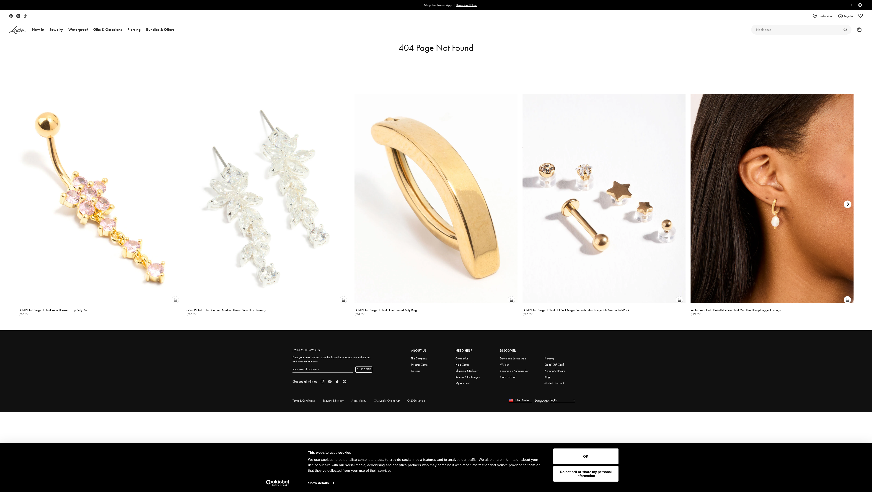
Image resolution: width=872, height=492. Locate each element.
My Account (462, 383)
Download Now (452, 5)
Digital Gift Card (554, 364)
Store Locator (508, 377)
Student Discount (554, 383)
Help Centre (462, 364)
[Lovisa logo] (17, 30)
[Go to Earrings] (845, 29)
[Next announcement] (850, 5)
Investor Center (419, 364)
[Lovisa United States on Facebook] (11, 15)
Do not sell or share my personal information (586, 474)
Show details (318, 483)
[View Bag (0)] (858, 30)
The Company (419, 358)
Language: (542, 400)
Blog (547, 377)
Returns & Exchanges (467, 377)
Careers (415, 371)
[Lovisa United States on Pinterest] (344, 381)
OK (585, 456)
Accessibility (359, 400)
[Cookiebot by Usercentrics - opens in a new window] (278, 483)
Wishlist (504, 364)
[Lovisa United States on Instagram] (18, 15)
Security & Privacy (333, 400)
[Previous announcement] (13, 5)
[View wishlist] (860, 15)
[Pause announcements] (859, 5)
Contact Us (461, 358)
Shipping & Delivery (467, 371)
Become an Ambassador (514, 371)
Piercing (549, 358)
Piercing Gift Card (554, 371)
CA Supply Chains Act (387, 400)
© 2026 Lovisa (416, 400)
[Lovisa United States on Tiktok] (25, 15)
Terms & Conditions (303, 400)
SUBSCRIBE (364, 369)
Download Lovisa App (513, 358)
